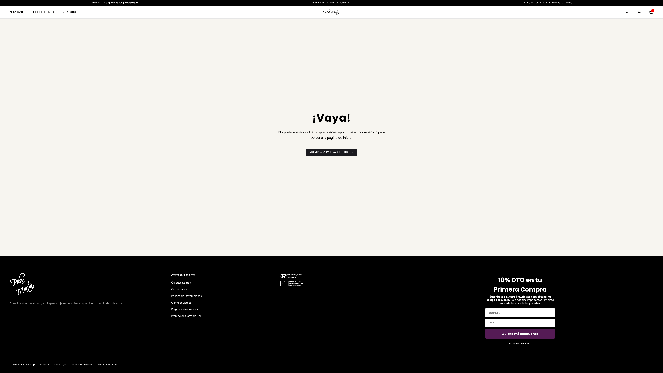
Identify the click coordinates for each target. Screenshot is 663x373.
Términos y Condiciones (82, 364)
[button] (627, 12)
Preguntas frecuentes (184, 309)
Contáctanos (179, 289)
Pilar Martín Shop (26, 364)
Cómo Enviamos (181, 302)
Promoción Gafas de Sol (186, 316)
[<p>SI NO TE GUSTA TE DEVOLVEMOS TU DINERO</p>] (546, 3)
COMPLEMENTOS (44, 12)
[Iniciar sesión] (639, 12)
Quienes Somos (181, 282)
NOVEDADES (18, 12)
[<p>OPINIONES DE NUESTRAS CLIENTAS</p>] (331, 3)
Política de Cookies (107, 364)
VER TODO (69, 12)
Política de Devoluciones (186, 296)
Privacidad (44, 364)
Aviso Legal (60, 364)
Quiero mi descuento (520, 333)
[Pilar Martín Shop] (331, 12)
